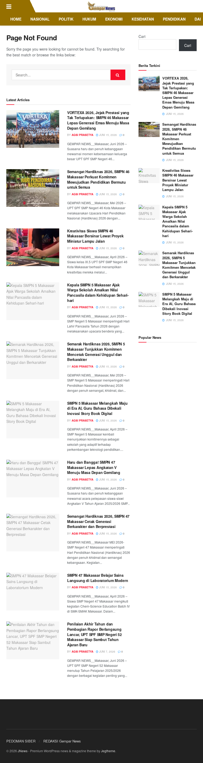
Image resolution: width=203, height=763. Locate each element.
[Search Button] (117, 75)
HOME (15, 19)
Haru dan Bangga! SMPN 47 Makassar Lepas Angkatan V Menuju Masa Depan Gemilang (93, 467)
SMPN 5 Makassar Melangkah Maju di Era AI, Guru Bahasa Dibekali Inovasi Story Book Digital (97, 408)
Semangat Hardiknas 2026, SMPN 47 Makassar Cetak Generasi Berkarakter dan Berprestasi (98, 521)
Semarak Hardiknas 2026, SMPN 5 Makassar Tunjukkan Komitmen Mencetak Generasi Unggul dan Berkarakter (96, 351)
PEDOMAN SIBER (20, 741)
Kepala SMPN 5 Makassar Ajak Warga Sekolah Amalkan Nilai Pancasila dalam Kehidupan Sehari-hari (98, 292)
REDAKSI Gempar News (62, 741)
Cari (142, 36)
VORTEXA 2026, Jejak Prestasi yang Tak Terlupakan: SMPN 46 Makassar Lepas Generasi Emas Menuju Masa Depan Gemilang (98, 120)
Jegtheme (108, 751)
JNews (22, 751)
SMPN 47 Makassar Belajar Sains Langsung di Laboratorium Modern (97, 578)
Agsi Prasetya (82, 135)
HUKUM (89, 19)
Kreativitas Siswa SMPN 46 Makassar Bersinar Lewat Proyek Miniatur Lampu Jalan (95, 236)
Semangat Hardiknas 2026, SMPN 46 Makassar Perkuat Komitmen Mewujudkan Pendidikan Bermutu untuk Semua (98, 179)
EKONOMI (114, 19)
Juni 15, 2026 (107, 135)
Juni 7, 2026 (106, 651)
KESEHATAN (143, 19)
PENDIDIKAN (174, 19)
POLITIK (66, 19)
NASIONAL (40, 19)
